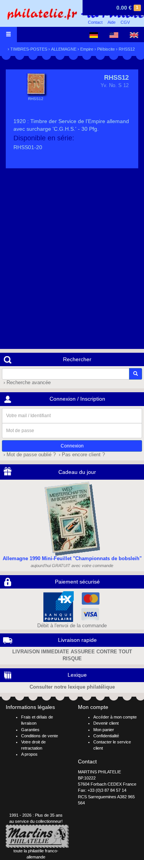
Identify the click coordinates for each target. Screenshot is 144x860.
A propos (29, 754)
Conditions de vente (39, 735)
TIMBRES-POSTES (28, 49)
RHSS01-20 (27, 147)
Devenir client (106, 723)
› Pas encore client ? (81, 454)
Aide (112, 22)
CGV (125, 22)
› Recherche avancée (26, 382)
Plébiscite (106, 49)
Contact (95, 22)
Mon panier (103, 729)
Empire (86, 49)
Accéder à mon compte (115, 717)
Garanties (30, 729)
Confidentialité (106, 735)
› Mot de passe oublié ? (29, 454)
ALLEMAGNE (63, 49)
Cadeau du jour (77, 472)
